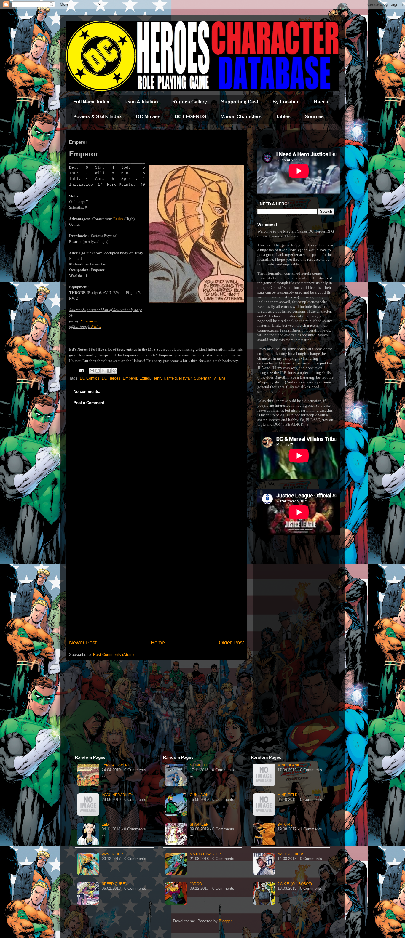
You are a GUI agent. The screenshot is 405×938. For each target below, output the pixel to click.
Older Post (231, 643)
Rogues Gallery (189, 101)
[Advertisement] (156, 589)
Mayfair (185, 378)
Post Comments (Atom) (113, 654)
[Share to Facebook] (109, 371)
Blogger (225, 921)
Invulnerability (117, 795)
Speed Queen (114, 884)
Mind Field (288, 795)
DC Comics (89, 378)
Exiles (118, 218)
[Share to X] (103, 371)
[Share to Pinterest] (114, 371)
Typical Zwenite (117, 765)
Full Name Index (91, 101)
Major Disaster (205, 854)
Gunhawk (199, 795)
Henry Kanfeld (164, 378)
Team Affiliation (141, 101)
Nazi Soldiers (291, 854)
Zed (105, 824)
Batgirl (285, 824)
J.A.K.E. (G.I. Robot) (295, 884)
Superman (89, 321)
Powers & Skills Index (97, 116)
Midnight (198, 765)
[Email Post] (81, 370)
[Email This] (92, 371)
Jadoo (196, 884)
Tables (283, 116)
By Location (286, 101)
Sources (314, 116)
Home (158, 643)
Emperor (130, 378)
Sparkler (199, 824)
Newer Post (83, 643)
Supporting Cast (239, 101)
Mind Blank (288, 765)
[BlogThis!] (98, 371)
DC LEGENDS (190, 116)
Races (321, 101)
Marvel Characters (241, 116)
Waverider (112, 854)
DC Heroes (111, 378)
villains (220, 378)
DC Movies (148, 116)
